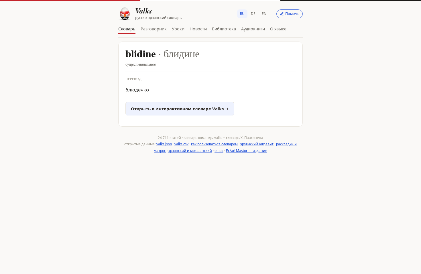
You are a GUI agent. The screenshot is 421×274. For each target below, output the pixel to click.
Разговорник (154, 29)
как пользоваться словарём (214, 144)
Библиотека (224, 29)
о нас (219, 150)
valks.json (164, 144)
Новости (198, 29)
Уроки (178, 29)
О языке (278, 29)
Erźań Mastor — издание (246, 150)
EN (264, 13)
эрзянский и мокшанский (190, 150)
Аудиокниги (253, 29)
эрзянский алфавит (257, 144)
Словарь (126, 29)
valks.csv (181, 144)
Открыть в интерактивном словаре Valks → (180, 108)
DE (253, 13)
